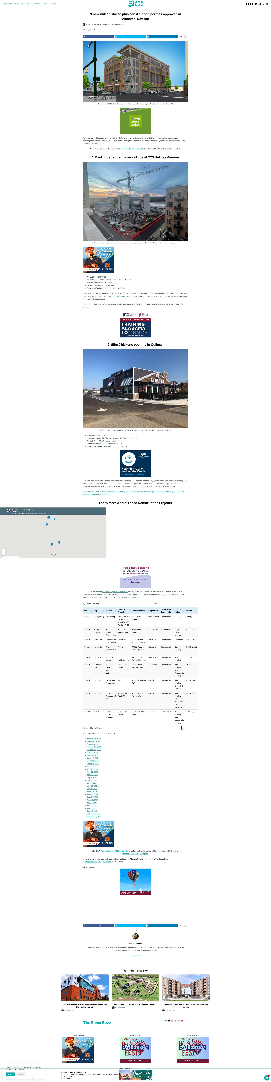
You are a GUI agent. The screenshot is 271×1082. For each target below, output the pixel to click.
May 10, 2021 (92, 780)
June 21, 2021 (92, 797)
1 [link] (183, 728)
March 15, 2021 (93, 758)
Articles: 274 (135, 956)
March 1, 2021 (92, 752)
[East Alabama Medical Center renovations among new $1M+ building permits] (85, 987)
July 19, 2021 (92, 808)
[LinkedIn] (256, 4)
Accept (10, 1074)
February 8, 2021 (93, 744)
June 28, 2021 (92, 800)
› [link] (186, 728)
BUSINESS (17, 4)
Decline (20, 1074)
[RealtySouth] (135, 881)
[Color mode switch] (267, 4)
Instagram (144, 854)
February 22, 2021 (94, 750)
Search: (157, 603)
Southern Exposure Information (114, 592)
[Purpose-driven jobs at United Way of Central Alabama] (135, 1075)
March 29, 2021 (93, 764)
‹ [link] (179, 728)
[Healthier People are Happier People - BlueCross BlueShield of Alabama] (135, 463)
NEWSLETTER (7, 4)
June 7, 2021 (92, 791)
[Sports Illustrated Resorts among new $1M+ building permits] (186, 987)
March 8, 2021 (92, 755)
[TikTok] (260, 4)
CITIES (45, 4)
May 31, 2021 (92, 789)
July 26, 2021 (92, 811)
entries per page (93, 604)
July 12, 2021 (92, 805)
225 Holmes (114, 296)
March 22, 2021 (93, 761)
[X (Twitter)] (169, 1020)
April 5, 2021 (92, 766)
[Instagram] (251, 4)
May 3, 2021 (92, 778)
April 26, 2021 (92, 775)
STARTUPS (37, 4)
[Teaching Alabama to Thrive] (135, 324)
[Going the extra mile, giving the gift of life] (135, 121)
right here (138, 597)
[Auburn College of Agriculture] (98, 260)
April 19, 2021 (92, 772)
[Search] (263, 4)
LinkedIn (134, 854)
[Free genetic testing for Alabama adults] (135, 574)
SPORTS (29, 4)
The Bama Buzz (97, 1022)
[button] (91, 610)
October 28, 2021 (94, 814)
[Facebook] (247, 4)
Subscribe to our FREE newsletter (115, 851)
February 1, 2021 (93, 741)
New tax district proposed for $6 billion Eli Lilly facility (135, 1004)
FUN (23, 4)
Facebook (126, 854)
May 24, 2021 (92, 786)
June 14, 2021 (92, 794)
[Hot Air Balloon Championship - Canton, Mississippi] (135, 1050)
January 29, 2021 (94, 738)
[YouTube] (182, 1020)
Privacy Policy (66, 1078)
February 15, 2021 (94, 747)
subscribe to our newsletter (132, 149)
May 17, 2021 (92, 783)
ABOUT (53, 4)
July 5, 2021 (92, 803)
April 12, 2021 (92, 769)
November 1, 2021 (94, 817)
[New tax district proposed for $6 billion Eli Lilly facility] (135, 987)
